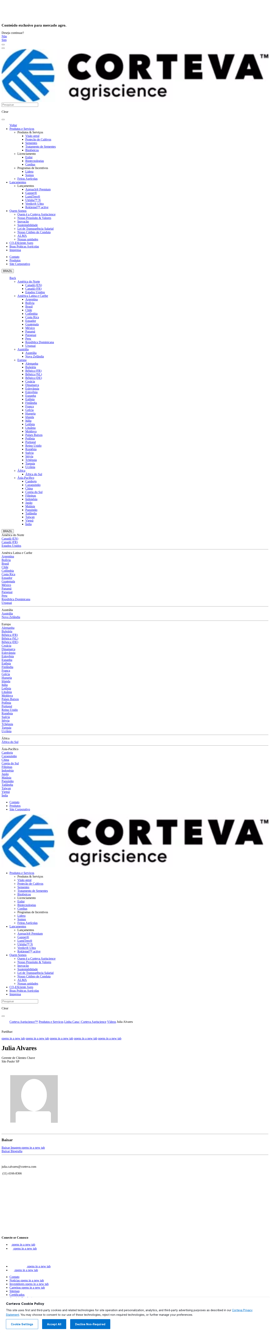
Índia (28, 524)
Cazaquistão (33, 485)
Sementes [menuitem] (31, 143)
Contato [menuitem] (14, 256)
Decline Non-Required (90, 1324)
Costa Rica (32, 317)
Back (12, 278)
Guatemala (32, 324)
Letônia (30, 424)
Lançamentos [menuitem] (17, 182)
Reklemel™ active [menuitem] (36, 207)
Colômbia (31, 313)
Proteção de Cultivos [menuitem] (38, 139)
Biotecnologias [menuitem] (34, 161)
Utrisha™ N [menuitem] (33, 200)
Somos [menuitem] (29, 175)
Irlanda (29, 417)
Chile (28, 310)
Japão (28, 502)
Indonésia (31, 499)
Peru (28, 338)
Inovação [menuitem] (23, 221)
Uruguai (30, 345)
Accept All (54, 1324)
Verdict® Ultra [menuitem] (34, 203)
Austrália (23, 349)
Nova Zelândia (34, 356)
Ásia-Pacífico (25, 477)
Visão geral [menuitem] (32, 136)
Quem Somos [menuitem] (17, 210)
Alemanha (31, 363)
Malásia (30, 506)
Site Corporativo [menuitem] (19, 264)
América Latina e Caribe (32, 295)
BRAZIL (7, 271)
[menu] (3, 44)
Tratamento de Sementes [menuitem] (40, 146)
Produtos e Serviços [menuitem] (21, 128)
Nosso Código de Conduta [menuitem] (34, 232)
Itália (28, 420)
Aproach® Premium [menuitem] (38, 189)
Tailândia (31, 513)
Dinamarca (32, 385)
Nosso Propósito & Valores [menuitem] (34, 218)
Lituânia (30, 427)
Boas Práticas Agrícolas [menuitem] (24, 246)
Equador (30, 320)
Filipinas (30, 495)
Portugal (30, 442)
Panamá (30, 331)
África (21, 470)
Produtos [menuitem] (15, 260)
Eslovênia (31, 392)
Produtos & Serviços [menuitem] (30, 132)
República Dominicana (39, 342)
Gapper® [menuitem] (31, 193)
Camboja (31, 481)
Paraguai (30, 335)
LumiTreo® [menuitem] (32, 196)
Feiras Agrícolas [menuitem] (27, 178)
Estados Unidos (35, 292)
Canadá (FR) (33, 288)
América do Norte (28, 281)
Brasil (29, 306)
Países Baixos (33, 435)
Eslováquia (32, 388)
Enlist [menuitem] (28, 157)
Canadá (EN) (33, 285)
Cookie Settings (22, 1324)
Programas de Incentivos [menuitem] (32, 168)
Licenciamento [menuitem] (26, 153)
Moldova (31, 431)
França (29, 406)
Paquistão (31, 510)
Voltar (13, 125)
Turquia (30, 463)
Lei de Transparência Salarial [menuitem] (35, 228)
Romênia (31, 449)
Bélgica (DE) (33, 378)
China (29, 488)
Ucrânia (30, 467)
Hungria (30, 413)
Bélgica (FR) (33, 370)
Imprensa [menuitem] (15, 250)
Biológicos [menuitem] (32, 150)
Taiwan (30, 517)
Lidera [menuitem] (29, 171)
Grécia (29, 410)
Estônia (30, 399)
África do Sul (33, 474)
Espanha (30, 395)
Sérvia (29, 456)
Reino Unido (33, 445)
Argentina (31, 299)
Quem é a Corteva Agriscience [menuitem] (36, 214)
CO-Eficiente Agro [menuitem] (21, 243)
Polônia (30, 438)
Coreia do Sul (33, 492)
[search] (3, 119)
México (30, 328)
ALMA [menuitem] (22, 235)
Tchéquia (31, 460)
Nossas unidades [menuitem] (27, 239)
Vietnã (29, 520)
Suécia (29, 452)
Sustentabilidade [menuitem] (27, 225)
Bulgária (30, 367)
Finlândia (31, 402)
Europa (21, 360)
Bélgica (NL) (33, 374)
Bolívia (29, 303)
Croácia (30, 381)
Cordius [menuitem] (30, 164)
